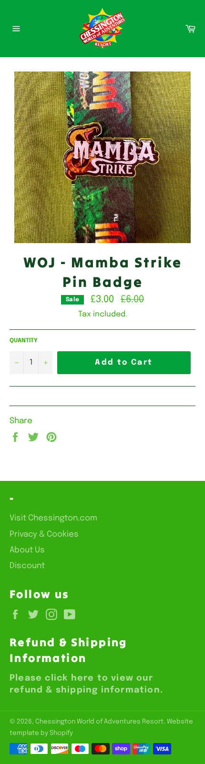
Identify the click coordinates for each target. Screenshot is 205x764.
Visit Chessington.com (53, 518)
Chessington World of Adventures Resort (99, 721)
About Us (27, 550)
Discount (27, 566)
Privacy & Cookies (44, 534)
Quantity (24, 341)
